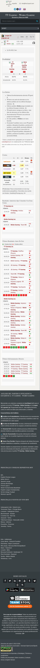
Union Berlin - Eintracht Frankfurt (10, 541)
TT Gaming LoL (8, 206)
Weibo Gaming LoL (10, 219)
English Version (10, 660)
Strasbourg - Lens (6, 558)
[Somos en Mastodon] (20, 9)
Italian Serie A (5, 479)
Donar (3, 660)
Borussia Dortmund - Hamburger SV (11, 552)
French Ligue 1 (5, 485)
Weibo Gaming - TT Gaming (19, 364)
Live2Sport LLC (6, 142)
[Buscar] (37, 21)
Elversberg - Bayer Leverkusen (10, 543)
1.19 (22, 165)
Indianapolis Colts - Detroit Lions (10, 507)
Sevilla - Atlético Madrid (8, 556)
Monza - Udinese (6, 522)
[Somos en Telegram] (15, 9)
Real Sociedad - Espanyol (9, 554)
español (14, 3)
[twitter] (10, 581)
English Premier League (8, 477)
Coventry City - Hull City (8, 516)
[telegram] (34, 581)
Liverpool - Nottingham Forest (10, 511)
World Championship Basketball (10, 488)
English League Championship (10, 490)
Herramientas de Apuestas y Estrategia (12, 653)
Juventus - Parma (6, 526)
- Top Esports (18, 287)
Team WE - (17, 274)
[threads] (18, 585)
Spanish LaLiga (5, 481)
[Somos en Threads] (17, 9)
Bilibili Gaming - (19, 261)
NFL (2, 475)
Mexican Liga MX (6, 494)
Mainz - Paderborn (6, 548)
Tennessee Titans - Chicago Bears (11, 509)
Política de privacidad (7, 657)
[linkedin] (15, 581)
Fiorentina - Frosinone (7, 524)
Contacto (27, 657)
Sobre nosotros (19, 657)
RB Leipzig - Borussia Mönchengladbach (13, 546)
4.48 (14, 165)
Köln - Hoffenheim (6, 539)
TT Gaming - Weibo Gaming (19, 369)
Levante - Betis (5, 550)
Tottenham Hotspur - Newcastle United (12, 520)
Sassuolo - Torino (6, 518)
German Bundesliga (7, 483)
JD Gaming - (18, 265)
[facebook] (5, 581)
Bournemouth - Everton (8, 513)
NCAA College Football (8, 492)
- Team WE (19, 225)
